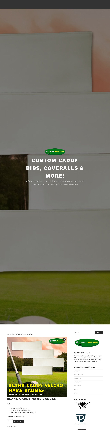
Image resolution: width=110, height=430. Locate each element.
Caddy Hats (77, 378)
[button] (64, 339)
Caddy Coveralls (78, 374)
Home (9, 334)
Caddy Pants (77, 385)
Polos (75, 389)
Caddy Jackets (78, 382)
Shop (13, 334)
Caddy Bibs (77, 371)
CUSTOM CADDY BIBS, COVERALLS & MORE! (55, 168)
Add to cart (18, 421)
